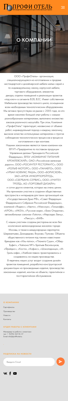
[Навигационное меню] (63, 7)
